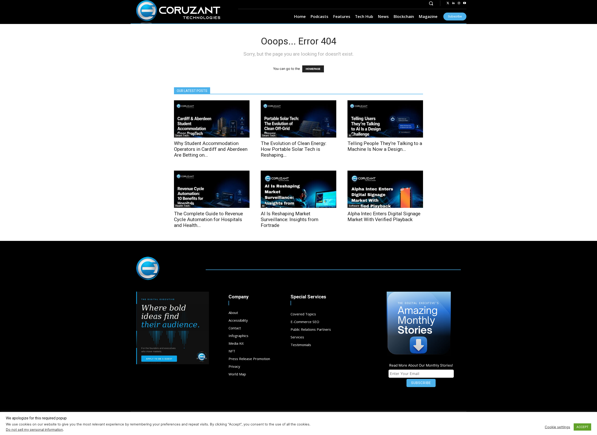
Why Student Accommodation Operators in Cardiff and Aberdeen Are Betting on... (210, 149)
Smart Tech (182, 135)
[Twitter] (448, 3)
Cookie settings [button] (557, 427)
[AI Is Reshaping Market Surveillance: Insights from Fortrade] (298, 189)
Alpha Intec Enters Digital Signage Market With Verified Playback (383, 216)
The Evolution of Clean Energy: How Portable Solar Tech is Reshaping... (293, 149)
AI (350, 135)
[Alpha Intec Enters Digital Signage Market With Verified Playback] (385, 189)
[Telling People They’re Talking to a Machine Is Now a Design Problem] (385, 119)
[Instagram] (459, 3)
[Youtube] (464, 3)
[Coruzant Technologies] (178, 12)
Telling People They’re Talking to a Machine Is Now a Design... (384, 146)
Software (354, 205)
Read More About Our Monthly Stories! (421, 365)
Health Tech (182, 205)
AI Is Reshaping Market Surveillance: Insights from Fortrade (289, 219)
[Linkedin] (453, 3)
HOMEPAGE (313, 69)
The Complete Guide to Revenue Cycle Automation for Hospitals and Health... (208, 219)
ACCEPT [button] (582, 427)
